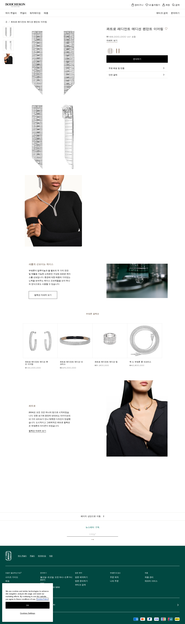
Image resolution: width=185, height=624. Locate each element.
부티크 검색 (80, 584)
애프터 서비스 (151, 581)
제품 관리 (149, 577)
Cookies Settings (27, 613)
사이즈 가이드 (11, 577)
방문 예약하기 (81, 577)
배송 (7, 581)
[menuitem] (137, 4)
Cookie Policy (42, 599)
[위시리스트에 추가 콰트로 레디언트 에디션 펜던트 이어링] (166, 28)
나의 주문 (114, 581)
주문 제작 (114, 577)
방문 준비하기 (81, 581)
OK (27, 605)
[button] (92, 539)
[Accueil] (8, 555)
